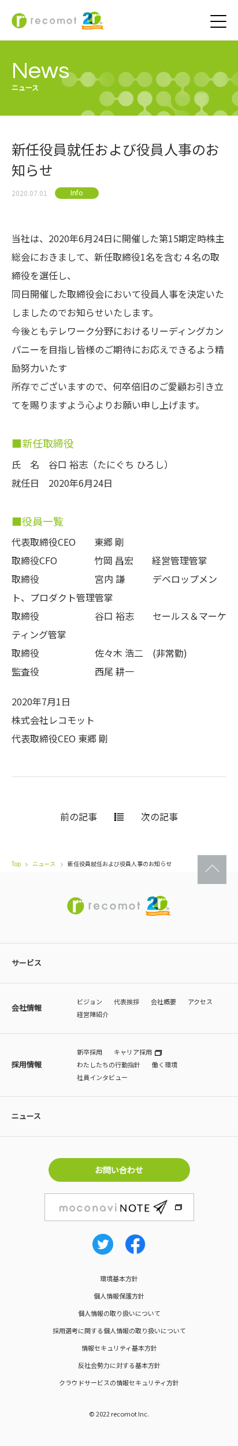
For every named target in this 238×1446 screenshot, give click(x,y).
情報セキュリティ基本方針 (119, 1347)
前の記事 (78, 816)
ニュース (43, 863)
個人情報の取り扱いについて (119, 1313)
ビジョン (89, 1001)
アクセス (200, 1001)
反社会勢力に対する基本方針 (119, 1365)
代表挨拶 (126, 1001)
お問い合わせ (119, 1169)
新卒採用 (89, 1051)
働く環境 (164, 1064)
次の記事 (159, 816)
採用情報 (27, 1064)
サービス (27, 962)
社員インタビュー (102, 1077)
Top (16, 863)
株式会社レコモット (58, 21)
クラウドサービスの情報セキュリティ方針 (119, 1382)
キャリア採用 (133, 1051)
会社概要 (163, 1001)
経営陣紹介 (93, 1014)
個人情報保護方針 (119, 1295)
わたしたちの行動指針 (108, 1064)
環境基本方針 (119, 1278)
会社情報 (27, 1007)
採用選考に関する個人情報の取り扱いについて (119, 1330)
